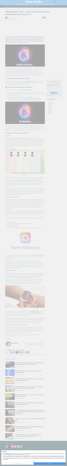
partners (8, 453)
